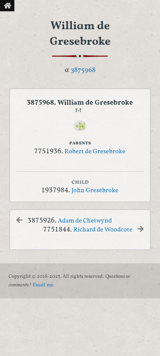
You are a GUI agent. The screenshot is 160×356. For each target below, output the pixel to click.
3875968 (83, 70)
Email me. (43, 285)
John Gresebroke (94, 190)
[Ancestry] (80, 126)
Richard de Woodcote (102, 230)
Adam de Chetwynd (85, 221)
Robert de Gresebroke (94, 151)
